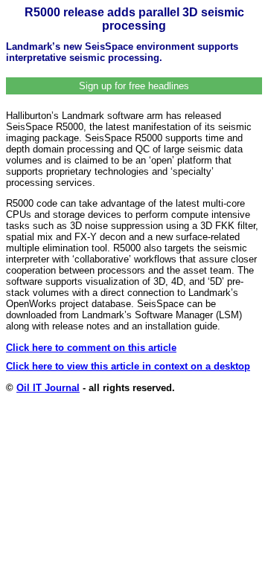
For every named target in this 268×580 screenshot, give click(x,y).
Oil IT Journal (48, 387)
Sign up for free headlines (134, 85)
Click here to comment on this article (91, 347)
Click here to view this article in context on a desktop (128, 366)
